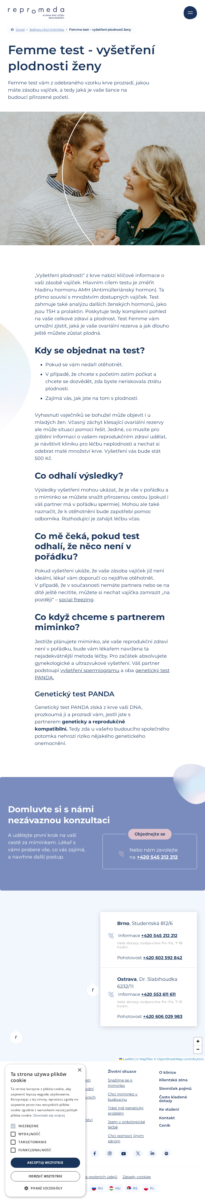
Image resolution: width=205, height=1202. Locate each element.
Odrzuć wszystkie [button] (45, 1176)
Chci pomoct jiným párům (126, 1138)
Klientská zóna (173, 1080)
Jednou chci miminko (46, 30)
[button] (16, 1036)
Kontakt (167, 1117)
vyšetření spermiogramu (89, 670)
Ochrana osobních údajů (94, 1176)
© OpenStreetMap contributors (179, 1059)
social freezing (76, 600)
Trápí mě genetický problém (126, 1111)
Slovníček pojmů (175, 1088)
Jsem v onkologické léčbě (126, 1124)
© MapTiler (144, 1059)
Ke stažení (169, 1109)
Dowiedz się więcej (49, 1115)
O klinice (167, 1072)
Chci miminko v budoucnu (122, 1097)
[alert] (45, 1130)
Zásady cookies (137, 1176)
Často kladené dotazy (173, 1099)
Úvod (20, 30)
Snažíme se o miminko (120, 1083)
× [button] (79, 1070)
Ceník (164, 1125)
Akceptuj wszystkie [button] (45, 1162)
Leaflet (128, 1059)
